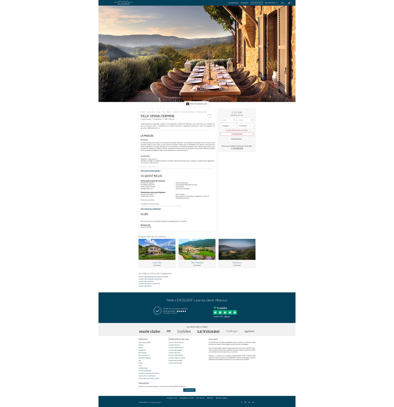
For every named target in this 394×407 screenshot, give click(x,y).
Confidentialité (143, 368)
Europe (158, 112)
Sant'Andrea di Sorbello (187, 112)
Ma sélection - (271, 3)
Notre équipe (143, 353)
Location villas (151, 112)
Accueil (143, 112)
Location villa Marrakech (176, 342)
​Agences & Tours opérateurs (147, 376)
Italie (163, 112)
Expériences (142, 350)
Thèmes (141, 345)
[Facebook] (241, 402)
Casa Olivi (157, 262)
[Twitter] (253, 402)
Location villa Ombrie (145, 286)
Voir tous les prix (236, 139)
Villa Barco (237, 262)
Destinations (233, 3)
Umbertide (176, 112)
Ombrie (169, 112)
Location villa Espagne (175, 350)
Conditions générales (145, 371)
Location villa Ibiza (174, 345)
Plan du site (200, 398)
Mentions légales (221, 398)
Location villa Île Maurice (176, 347)
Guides (141, 347)
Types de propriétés (145, 342)
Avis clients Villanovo (145, 358)
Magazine (244, 3)
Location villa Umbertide (146, 281)
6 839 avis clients (169, 311)
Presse (141, 363)
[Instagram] (245, 402)
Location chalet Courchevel (177, 358)
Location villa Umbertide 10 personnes (150, 279)
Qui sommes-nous (144, 355)
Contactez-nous (256, 3)
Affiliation (210, 398)
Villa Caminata (197, 262)
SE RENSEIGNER (236, 134)
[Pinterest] (249, 402)
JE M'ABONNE (189, 390)
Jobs (140, 360)
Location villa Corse (174, 353)
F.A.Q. (140, 365)
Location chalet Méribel (176, 355)
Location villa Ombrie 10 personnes (149, 283)
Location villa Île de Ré (175, 363)
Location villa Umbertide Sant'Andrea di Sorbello (153, 277)
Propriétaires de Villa (187, 398)
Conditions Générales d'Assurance (149, 373)
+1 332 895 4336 (237, 148)
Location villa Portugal (175, 360)
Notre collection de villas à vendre (149, 378)
